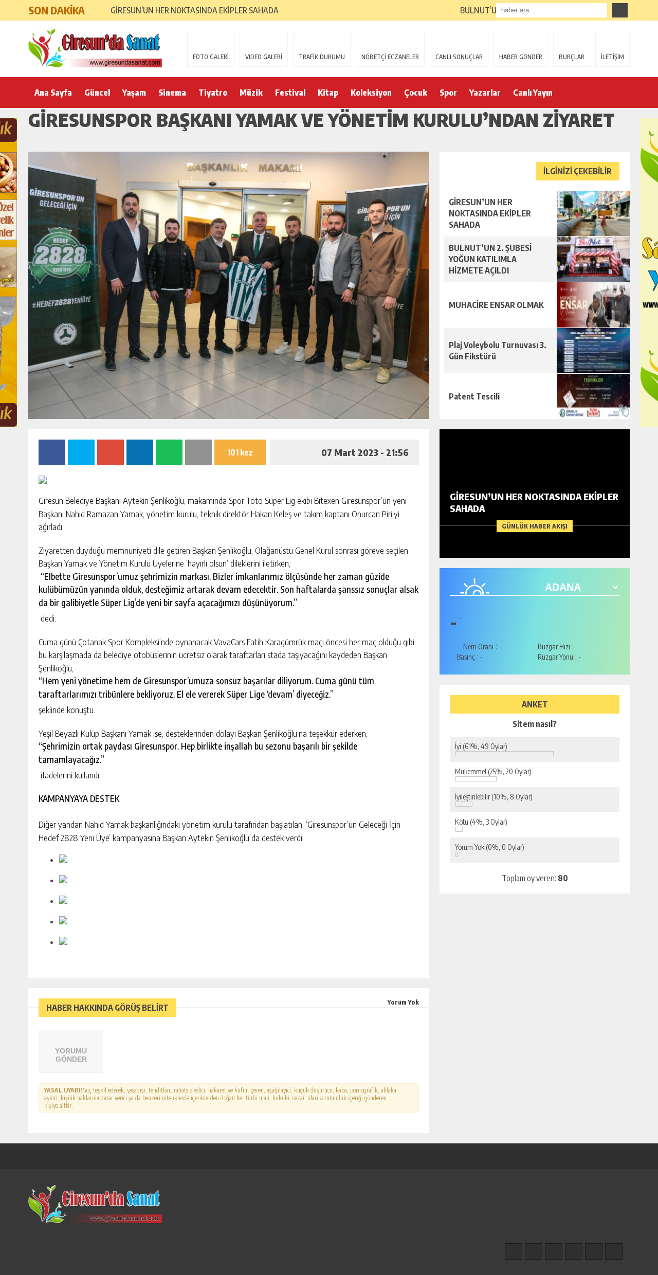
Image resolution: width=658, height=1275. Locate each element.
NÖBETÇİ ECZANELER (390, 57)
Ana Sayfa (53, 92)
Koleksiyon (371, 92)
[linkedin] (593, 1251)
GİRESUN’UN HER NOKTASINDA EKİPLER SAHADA (195, 10)
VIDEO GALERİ (263, 57)
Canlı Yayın (533, 92)
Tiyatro (212, 92)
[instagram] (533, 1251)
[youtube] (614, 1251)
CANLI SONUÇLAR (459, 57)
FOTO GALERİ (211, 57)
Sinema (172, 92)
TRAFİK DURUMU (322, 57)
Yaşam (134, 92)
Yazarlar (485, 92)
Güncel (97, 92)
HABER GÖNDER (520, 57)
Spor (448, 92)
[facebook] (513, 1251)
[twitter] (553, 1251)
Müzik (251, 92)
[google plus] (573, 1251)
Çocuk (415, 92)
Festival (290, 92)
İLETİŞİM (612, 57)
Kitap (328, 92)
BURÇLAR (571, 57)
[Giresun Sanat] (95, 47)
